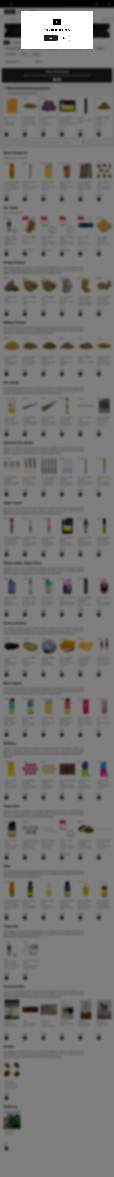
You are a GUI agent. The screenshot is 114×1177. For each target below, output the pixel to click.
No (63, 38)
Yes (50, 38)
